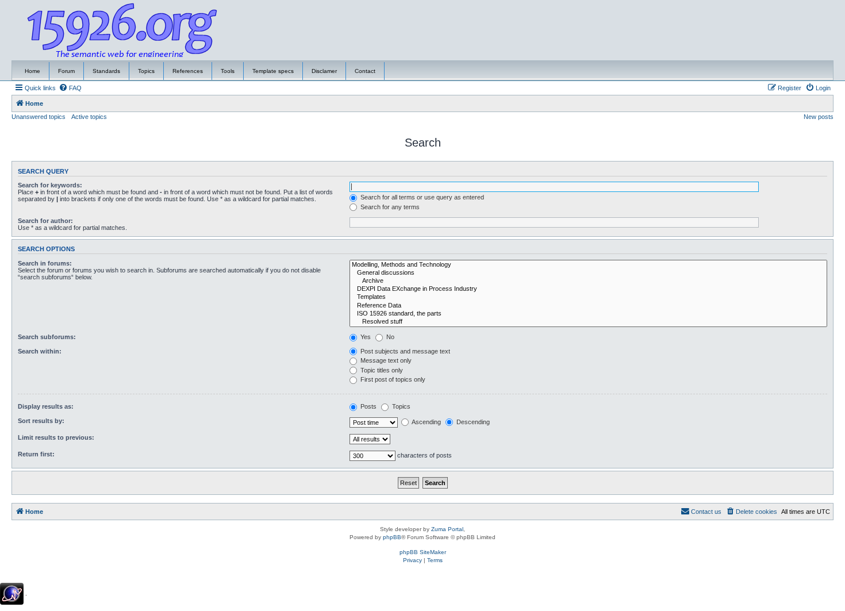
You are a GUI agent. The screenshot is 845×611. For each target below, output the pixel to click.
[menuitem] (70, 88)
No (389, 336)
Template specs (273, 71)
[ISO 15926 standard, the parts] (588, 314)
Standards (106, 71)
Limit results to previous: (56, 437)
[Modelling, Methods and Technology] (588, 265)
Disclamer (324, 71)
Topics (146, 71)
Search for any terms (389, 206)
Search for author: (45, 220)
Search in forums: (45, 263)
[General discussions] (588, 273)
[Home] (122, 30)
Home (32, 71)
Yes (365, 336)
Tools (228, 71)
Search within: (40, 351)
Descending (472, 421)
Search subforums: (47, 336)
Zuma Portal (447, 529)
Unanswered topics (38, 116)
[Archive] (588, 281)
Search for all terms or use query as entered (421, 197)
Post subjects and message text (404, 351)
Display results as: (46, 406)
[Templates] (588, 297)
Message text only (385, 360)
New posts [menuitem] (819, 116)
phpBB (392, 537)
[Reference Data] (588, 306)
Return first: (36, 454)
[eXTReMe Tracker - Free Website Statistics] (12, 594)
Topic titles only (381, 370)
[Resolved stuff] (588, 322)
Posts (368, 406)
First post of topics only (392, 379)
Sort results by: (41, 420)
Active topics (89, 116)
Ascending (425, 421)
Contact (365, 71)
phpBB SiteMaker (423, 552)
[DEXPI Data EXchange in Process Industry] (588, 289)
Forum (66, 71)
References (187, 71)
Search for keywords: (50, 185)
